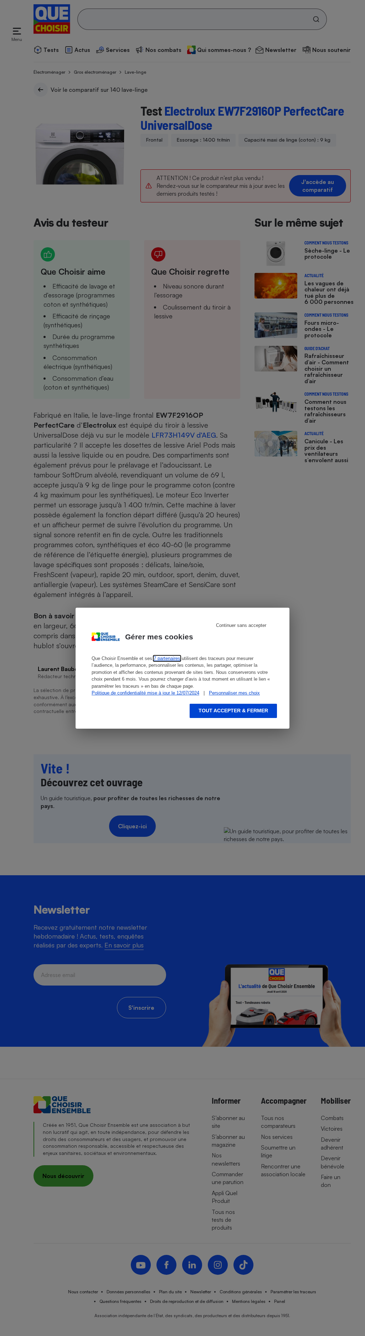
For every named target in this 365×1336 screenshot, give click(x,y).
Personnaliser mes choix (234, 693)
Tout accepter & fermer (233, 710)
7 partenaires (167, 658)
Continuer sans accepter (241, 625)
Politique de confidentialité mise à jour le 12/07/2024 (145, 693)
